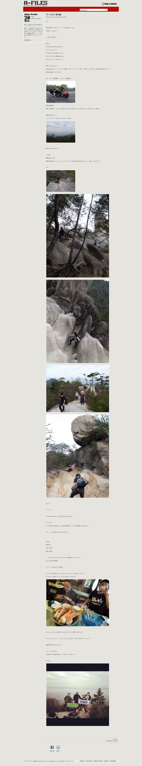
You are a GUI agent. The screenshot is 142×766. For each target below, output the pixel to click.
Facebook (52, 750)
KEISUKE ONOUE (62, 17)
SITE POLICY (89, 760)
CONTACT (106, 760)
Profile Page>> (27, 40)
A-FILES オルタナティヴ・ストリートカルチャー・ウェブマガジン (49, 761)
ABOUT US (82, 760)
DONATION (113, 760)
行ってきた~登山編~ (54, 14)
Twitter (58, 750)
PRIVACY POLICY (98, 760)
